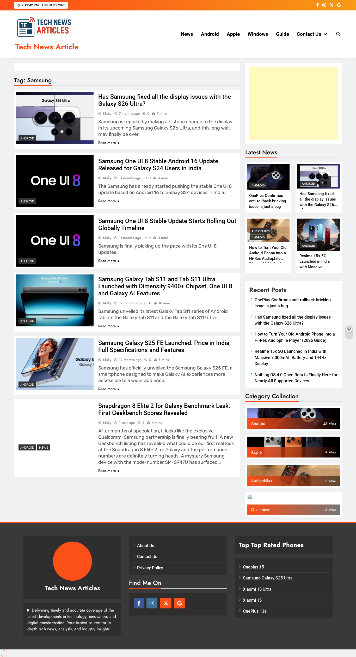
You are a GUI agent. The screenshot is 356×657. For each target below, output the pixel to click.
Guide (282, 34)
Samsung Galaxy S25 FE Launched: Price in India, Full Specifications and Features (164, 346)
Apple (233, 34)
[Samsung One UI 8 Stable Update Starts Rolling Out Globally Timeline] (55, 241)
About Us (145, 545)
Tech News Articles (72, 588)
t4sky (107, 113)
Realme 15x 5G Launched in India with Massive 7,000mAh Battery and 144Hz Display (316, 267)
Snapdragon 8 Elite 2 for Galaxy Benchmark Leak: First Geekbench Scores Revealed (164, 409)
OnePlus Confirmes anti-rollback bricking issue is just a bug (267, 201)
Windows (258, 34)
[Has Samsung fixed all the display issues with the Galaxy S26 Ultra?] (55, 118)
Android (210, 34)
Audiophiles (260, 231)
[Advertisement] (293, 103)
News (187, 34)
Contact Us (309, 34)
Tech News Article (47, 46)
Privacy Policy (150, 567)
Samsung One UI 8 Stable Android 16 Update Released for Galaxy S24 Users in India (158, 165)
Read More (107, 142)
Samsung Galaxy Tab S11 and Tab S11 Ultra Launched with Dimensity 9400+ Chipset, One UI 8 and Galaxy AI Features (165, 286)
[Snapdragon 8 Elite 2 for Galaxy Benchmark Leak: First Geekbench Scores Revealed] (55, 427)
